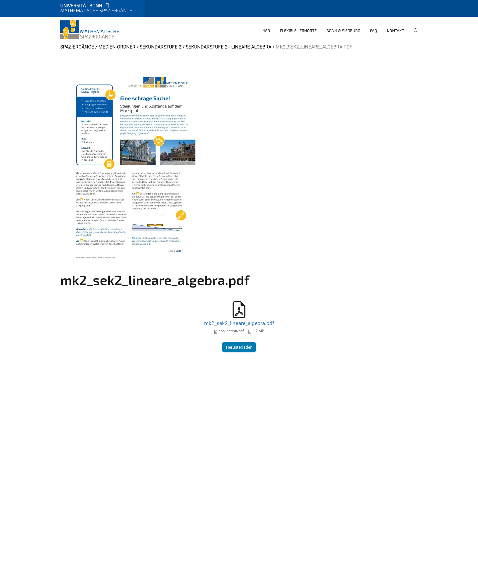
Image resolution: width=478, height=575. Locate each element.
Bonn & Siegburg (343, 30)
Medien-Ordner (116, 47)
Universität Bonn (81, 5)
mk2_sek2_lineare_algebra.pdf (239, 323)
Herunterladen (239, 347)
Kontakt (395, 30)
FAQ (373, 30)
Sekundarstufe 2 (160, 47)
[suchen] (414, 34)
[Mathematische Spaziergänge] (89, 29)
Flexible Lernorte (298, 30)
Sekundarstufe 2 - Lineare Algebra (228, 47)
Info (265, 30)
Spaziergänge (77, 47)
